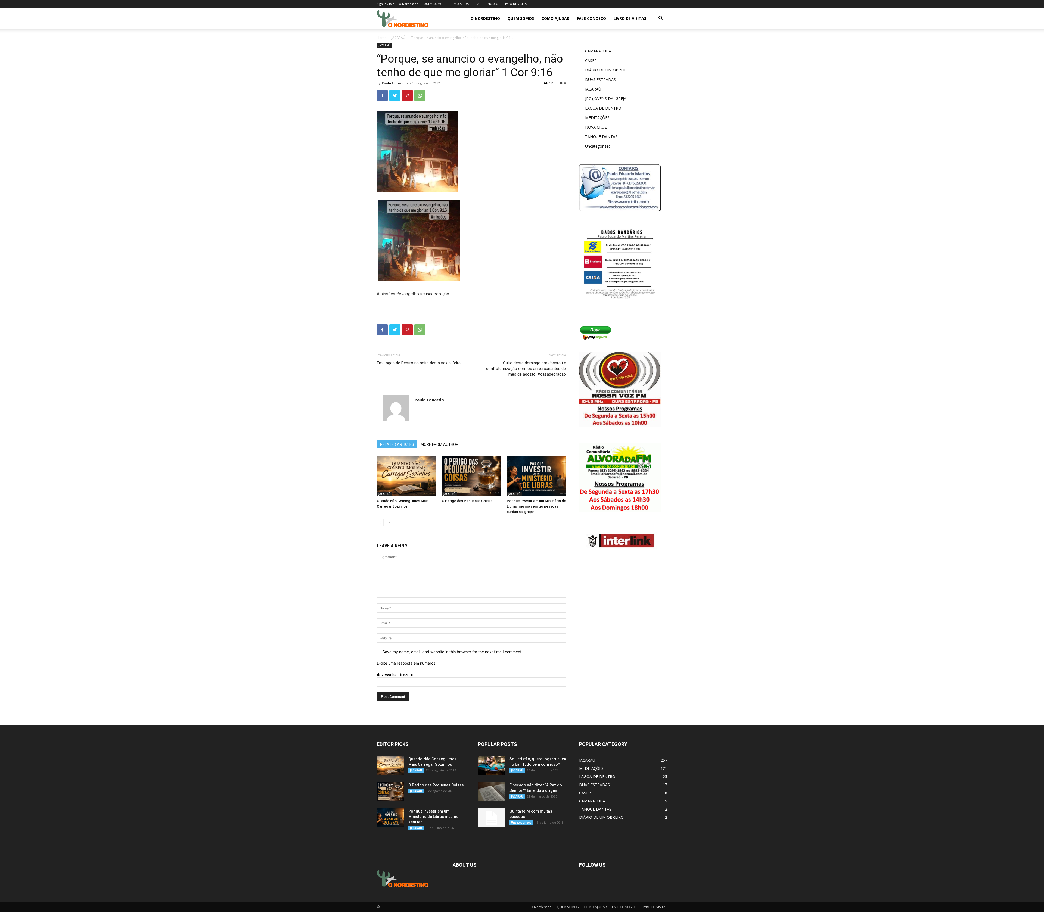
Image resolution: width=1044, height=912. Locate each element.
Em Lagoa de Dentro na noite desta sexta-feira (419, 362)
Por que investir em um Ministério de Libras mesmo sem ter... (433, 816)
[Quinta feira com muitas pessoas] (491, 817)
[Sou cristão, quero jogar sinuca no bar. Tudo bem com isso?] (491, 765)
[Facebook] (382, 95)
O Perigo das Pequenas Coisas (467, 501)
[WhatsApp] (419, 95)
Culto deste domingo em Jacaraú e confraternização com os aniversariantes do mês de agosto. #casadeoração (526, 368)
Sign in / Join (385, 4)
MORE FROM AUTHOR (439, 444)
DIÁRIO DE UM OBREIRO (607, 70)
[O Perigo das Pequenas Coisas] (471, 476)
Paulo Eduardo (393, 83)
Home (381, 37)
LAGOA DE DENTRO (603, 108)
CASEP (591, 60)
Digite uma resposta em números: (406, 663)
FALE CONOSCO (487, 4)
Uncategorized (598, 146)
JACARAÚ (398, 37)
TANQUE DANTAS (601, 136)
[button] (660, 18)
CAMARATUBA (598, 51)
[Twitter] (394, 95)
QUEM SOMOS (434, 4)
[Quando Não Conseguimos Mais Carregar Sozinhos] (406, 476)
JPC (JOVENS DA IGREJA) (606, 98)
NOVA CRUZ (596, 127)
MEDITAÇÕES (597, 117)
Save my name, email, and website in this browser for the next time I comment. (453, 651)
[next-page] (389, 522)
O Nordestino (408, 4)
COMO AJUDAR (460, 4)
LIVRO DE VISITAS (516, 4)
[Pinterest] (407, 95)
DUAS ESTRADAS (600, 79)
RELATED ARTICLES (397, 444)
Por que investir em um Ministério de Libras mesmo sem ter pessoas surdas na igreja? (536, 506)
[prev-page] (380, 522)
